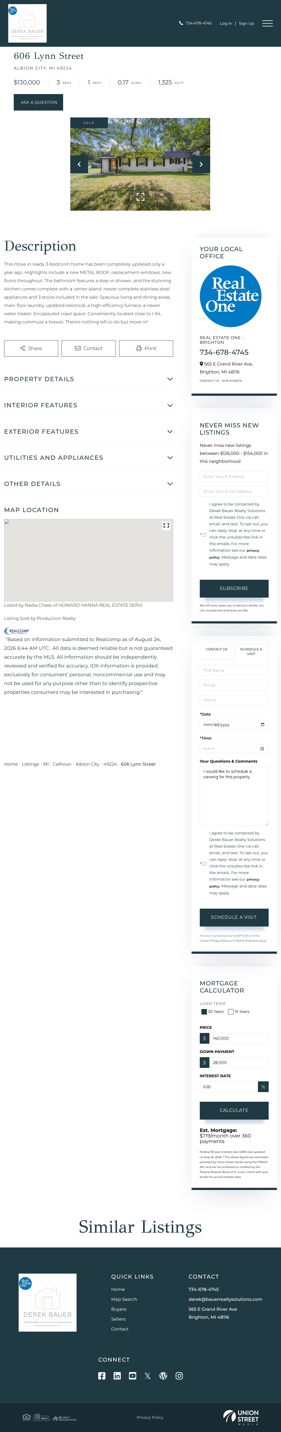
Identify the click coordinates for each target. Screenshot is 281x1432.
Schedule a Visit (251, 651)
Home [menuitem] (118, 1289)
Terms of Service (247, 940)
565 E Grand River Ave (213, 1313)
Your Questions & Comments (228, 761)
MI (46, 764)
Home (11, 764)
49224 (110, 764)
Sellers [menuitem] (118, 1319)
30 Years (216, 1011)
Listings (30, 764)
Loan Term (213, 1003)
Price (206, 1027)
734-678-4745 (199, 23)
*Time (206, 738)
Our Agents (232, 381)
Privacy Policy (219, 940)
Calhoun (62, 764)
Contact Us (209, 381)
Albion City (87, 764)
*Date (205, 714)
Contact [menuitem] (119, 1329)
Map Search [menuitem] (124, 1299)
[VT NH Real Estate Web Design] (240, 1417)
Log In (226, 23)
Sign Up (246, 23)
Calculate (234, 1110)
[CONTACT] (38, 102)
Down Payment (217, 1051)
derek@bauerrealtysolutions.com (225, 1299)
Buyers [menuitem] (118, 1309)
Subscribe (234, 588)
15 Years (242, 1011)
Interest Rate (215, 1075)
